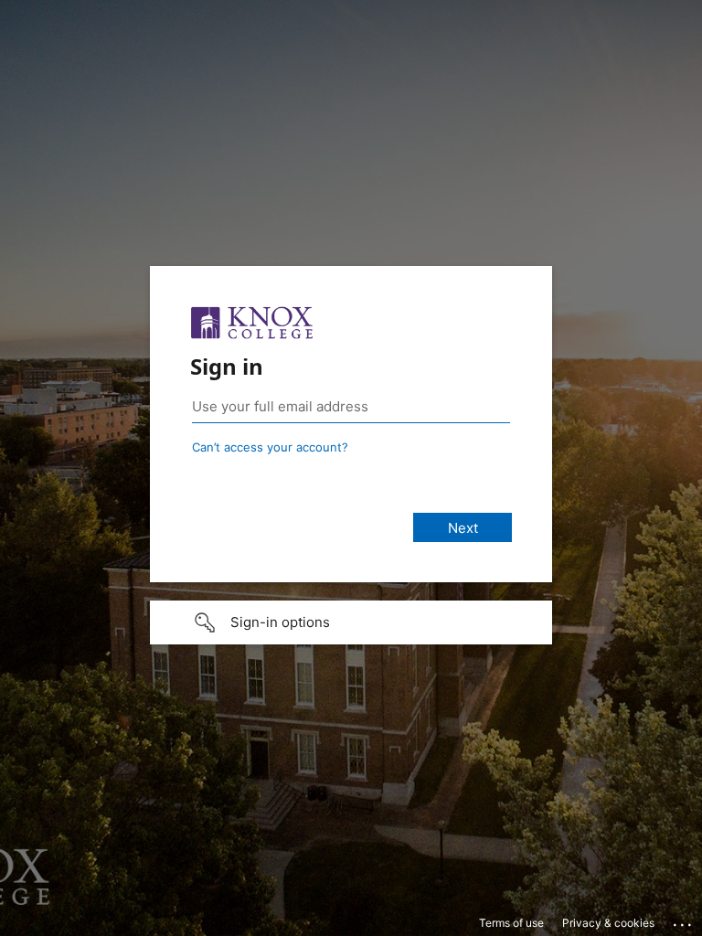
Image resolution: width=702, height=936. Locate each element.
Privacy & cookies (608, 923)
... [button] (684, 920)
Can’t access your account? (270, 447)
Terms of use (511, 923)
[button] (351, 622)
